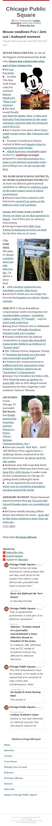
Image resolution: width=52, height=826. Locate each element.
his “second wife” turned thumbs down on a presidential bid (26, 504)
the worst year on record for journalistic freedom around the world (24, 486)
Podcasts (9, 772)
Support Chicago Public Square (20, 794)
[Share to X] (9, 526)
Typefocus (23, 821)
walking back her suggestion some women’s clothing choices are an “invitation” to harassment (23, 369)
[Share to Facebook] (11, 526)
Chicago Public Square (29, 817)
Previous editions (26, 537)
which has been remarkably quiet (27, 151)
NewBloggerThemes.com (29, 822)
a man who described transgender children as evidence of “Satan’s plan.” (24, 344)
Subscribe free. (15, 552)
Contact (8, 756)
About (7, 745)
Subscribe (9, 789)
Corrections (10, 761)
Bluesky (23, 559)
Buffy (6, 137)
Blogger (29, 819)
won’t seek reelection (15, 322)
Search (14, 556)
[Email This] (4, 526)
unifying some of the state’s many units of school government (25, 191)
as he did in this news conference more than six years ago (26, 518)
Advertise (9, 750)
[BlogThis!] (6, 526)
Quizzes (8, 783)
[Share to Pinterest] (14, 526)
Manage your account (15, 767)
